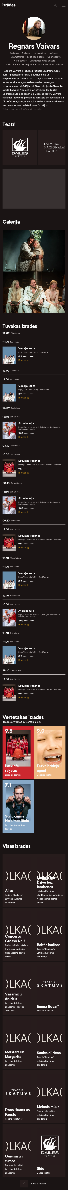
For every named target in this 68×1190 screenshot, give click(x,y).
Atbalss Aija (26, 423)
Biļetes (22, 360)
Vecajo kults (26, 348)
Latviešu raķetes (29, 461)
